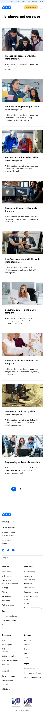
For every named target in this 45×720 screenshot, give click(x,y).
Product (5, 566)
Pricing (4, 592)
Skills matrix (6, 576)
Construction (29, 588)
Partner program (8, 605)
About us (27, 640)
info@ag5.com (20, 1)
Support (5, 671)
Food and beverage (31, 592)
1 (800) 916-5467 (32, 1)
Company (28, 635)
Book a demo (31, 7)
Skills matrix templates (6, 650)
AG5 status (6, 689)
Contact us (28, 644)
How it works (6, 572)
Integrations (6, 596)
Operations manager (9, 620)
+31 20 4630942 (8, 527)
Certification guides (9, 656)
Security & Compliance (32, 677)
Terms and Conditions (32, 673)
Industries (28, 566)
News (26, 653)
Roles (4, 611)
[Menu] (41, 7)
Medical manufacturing (32, 608)
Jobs (26, 657)
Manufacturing (29, 572)
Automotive (28, 583)
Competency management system (10, 581)
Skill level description (10, 660)
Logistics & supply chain (31, 597)
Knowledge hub (7, 680)
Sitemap (27, 649)
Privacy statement (31, 669)
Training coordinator (9, 616)
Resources (6, 635)
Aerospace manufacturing (29, 577)
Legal (26, 663)
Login (12, 1)
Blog (3, 640)
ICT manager (6, 625)
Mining (26, 603)
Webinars (5, 665)
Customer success (9, 676)
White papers (7, 644)
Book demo (6, 601)
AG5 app (5, 588)
